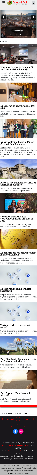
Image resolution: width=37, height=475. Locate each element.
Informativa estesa (22, 473)
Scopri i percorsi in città (18, 30)
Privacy (26, 419)
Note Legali (10, 419)
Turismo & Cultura (20, 413)
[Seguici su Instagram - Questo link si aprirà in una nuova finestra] (21, 432)
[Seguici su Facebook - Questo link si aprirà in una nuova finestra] (15, 432)
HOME (10, 413)
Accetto (10, 473)
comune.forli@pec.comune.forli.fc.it (16, 445)
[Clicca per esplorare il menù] (4, 2)
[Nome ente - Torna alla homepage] (17, 4)
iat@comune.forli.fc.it (15, 451)
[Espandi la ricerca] (33, 3)
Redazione (18, 425)
